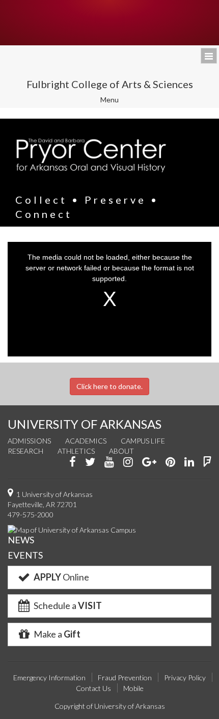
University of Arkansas (109, 22)
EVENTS (25, 555)
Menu (116, 101)
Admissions (29, 440)
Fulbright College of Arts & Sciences (109, 84)
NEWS (21, 539)
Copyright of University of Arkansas (109, 706)
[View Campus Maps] (72, 529)
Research (25, 451)
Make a (56, 634)
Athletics (76, 451)
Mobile (133, 688)
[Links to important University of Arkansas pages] (209, 56)
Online (61, 577)
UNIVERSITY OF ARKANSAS (84, 424)
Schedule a (67, 605)
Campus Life (143, 440)
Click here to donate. (109, 386)
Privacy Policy (185, 677)
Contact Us (93, 688)
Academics (85, 440)
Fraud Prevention (125, 677)
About (121, 451)
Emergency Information (49, 677)
